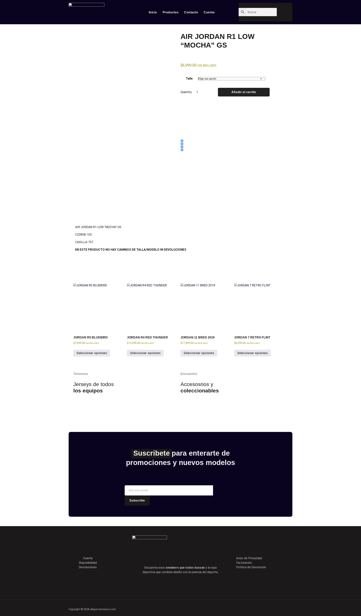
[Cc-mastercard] (287, 607)
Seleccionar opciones (91, 353)
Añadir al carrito (243, 92)
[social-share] (182, 140)
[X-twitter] (175, 584)
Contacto (191, 12)
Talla (189, 78)
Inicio (153, 12)
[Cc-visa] (261, 607)
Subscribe (137, 500)
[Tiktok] (185, 584)
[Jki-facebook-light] (164, 584)
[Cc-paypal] (274, 607)
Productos (171, 12)
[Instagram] (196, 584)
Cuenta (209, 12)
